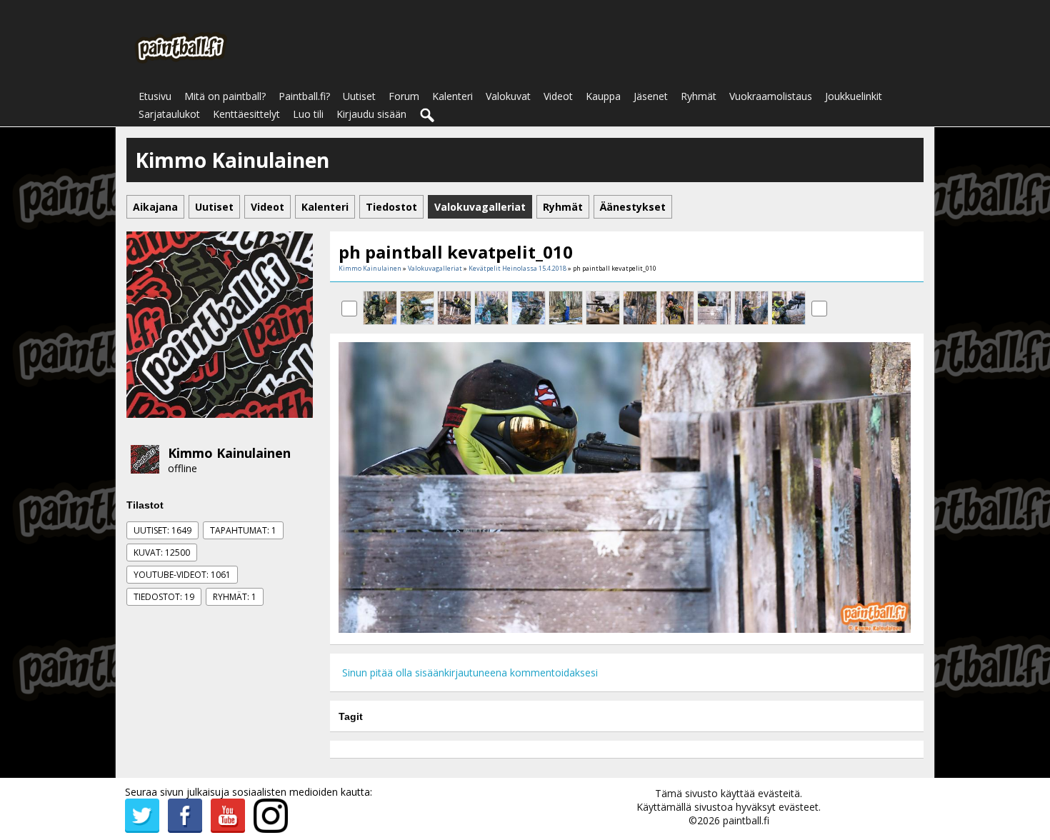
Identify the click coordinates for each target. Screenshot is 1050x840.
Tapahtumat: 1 (243, 530)
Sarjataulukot (169, 114)
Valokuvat (508, 96)
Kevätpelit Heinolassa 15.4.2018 (517, 268)
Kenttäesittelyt (246, 114)
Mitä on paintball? (225, 96)
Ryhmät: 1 (234, 597)
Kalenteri (452, 96)
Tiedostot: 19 (164, 597)
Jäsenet (651, 96)
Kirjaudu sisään (371, 114)
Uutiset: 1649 (162, 530)
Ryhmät (698, 96)
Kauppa (603, 96)
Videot (558, 96)
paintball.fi (746, 820)
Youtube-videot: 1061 (182, 575)
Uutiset (359, 96)
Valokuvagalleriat (435, 268)
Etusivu (155, 96)
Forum (404, 96)
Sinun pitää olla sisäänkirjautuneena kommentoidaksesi (470, 672)
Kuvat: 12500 (162, 552)
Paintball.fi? (304, 96)
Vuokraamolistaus (770, 96)
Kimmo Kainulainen (229, 452)
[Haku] (428, 115)
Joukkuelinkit (853, 96)
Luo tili (308, 114)
